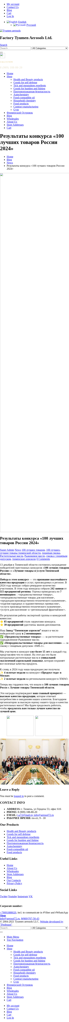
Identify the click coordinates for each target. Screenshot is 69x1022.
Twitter (4, 896)
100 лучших (53, 550)
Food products (21, 103)
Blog (9, 10)
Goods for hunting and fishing (29, 88)
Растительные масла (11, 556)
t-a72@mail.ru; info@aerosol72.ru (35, 815)
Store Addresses (15, 124)
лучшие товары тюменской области (20, 553)
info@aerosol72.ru (10, 918)
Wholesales (13, 118)
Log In (10, 16)
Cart (9, 13)
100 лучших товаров (33, 550)
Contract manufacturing (25, 106)
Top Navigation (15, 939)
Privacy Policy (14, 883)
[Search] (1, 52)
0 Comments (43, 559)
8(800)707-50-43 (30, 918)
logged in (19, 796)
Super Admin (7, 550)
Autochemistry (21, 94)
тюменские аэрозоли (24, 559)
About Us (12, 121)
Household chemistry (24, 100)
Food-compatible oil (24, 97)
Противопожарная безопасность (31, 91)
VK (31, 896)
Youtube (12, 896)
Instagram (23, 896)
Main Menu (13, 936)
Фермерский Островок (20, 112)
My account (13, 4)
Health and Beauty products (28, 79)
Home (10, 73)
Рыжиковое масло (34, 556)
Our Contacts (14, 880)
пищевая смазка (51, 553)
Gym (16, 109)
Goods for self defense (25, 82)
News (18, 550)
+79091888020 (8, 912)
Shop (9, 76)
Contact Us (13, 7)
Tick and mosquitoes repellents (29, 85)
